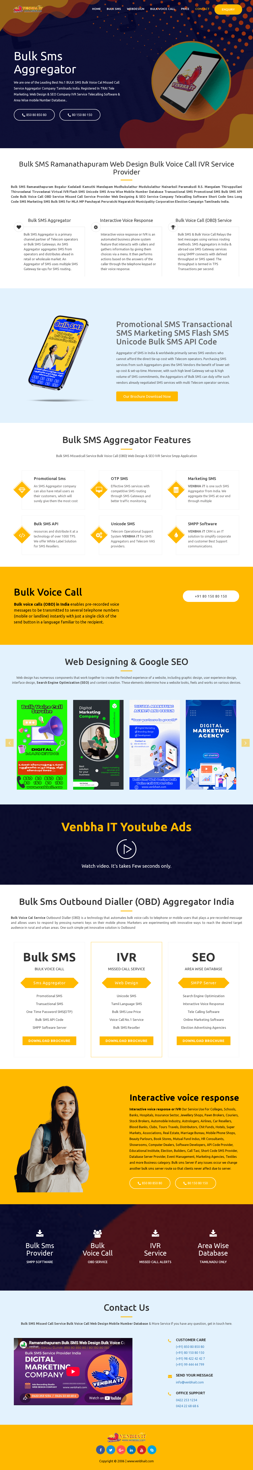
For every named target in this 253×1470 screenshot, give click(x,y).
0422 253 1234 (186, 1400)
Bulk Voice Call (162, 8)
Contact (202, 8)
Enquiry (228, 9)
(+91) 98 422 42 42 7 (190, 1358)
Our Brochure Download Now (147, 396)
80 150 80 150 (82, 115)
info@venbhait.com (190, 1382)
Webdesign (135, 8)
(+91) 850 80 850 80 (190, 1346)
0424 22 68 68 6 (187, 1406)
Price (185, 8)
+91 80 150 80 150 (211, 596)
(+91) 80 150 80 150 (190, 1352)
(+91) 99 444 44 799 (190, 1364)
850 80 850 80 (36, 115)
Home (96, 8)
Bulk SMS (114, 8)
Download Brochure (49, 1041)
